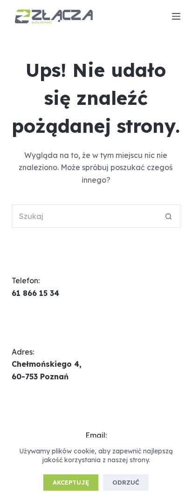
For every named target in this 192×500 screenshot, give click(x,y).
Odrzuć (125, 482)
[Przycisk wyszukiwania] (168, 216)
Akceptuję (71, 482)
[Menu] (176, 16)
